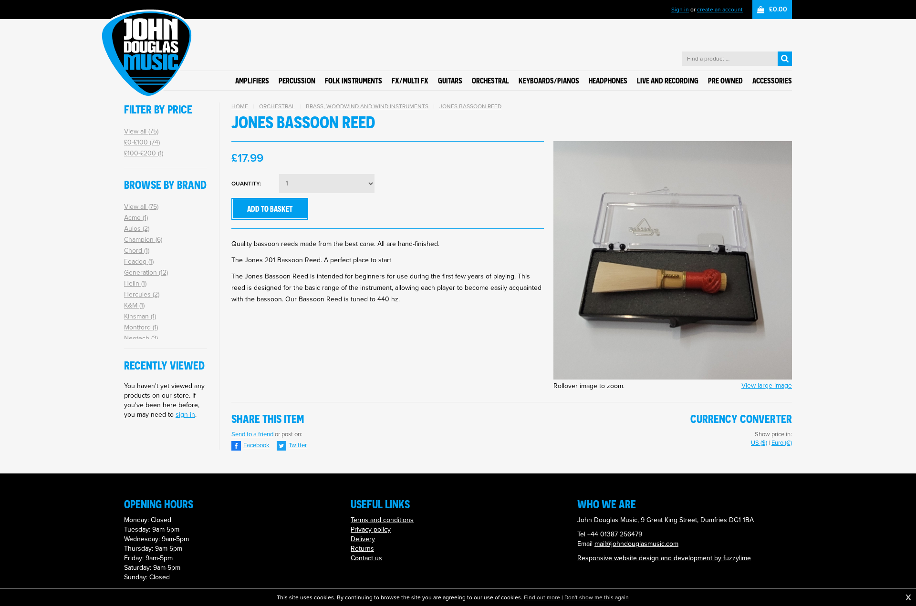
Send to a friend (252, 434)
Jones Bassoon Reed (470, 106)
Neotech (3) (141, 338)
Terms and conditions (382, 520)
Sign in (680, 9)
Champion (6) (143, 240)
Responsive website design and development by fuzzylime (664, 558)
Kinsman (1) (140, 316)
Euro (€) (781, 442)
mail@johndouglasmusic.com (636, 544)
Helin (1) (135, 283)
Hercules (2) (141, 294)
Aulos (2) (136, 229)
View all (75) (141, 131)
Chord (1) (136, 251)
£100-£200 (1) (143, 153)
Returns (362, 549)
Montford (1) (141, 327)
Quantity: (246, 184)
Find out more (542, 597)
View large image (766, 385)
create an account (720, 9)
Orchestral (277, 106)
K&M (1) (134, 305)
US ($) (759, 442)
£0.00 (778, 9)
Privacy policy (371, 529)
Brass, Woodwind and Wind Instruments (367, 106)
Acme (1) (136, 218)
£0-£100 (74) (142, 142)
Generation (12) (146, 272)
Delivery (363, 539)
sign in (185, 415)
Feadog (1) (139, 262)
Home (239, 106)
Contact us (366, 558)
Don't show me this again (596, 597)
